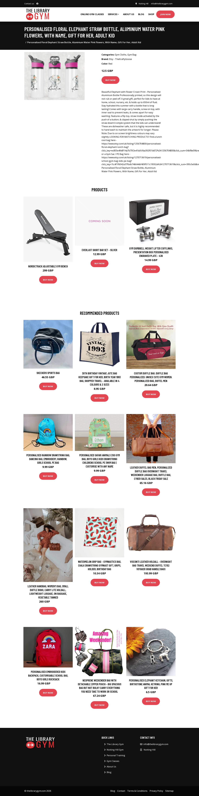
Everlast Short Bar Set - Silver (99, 250)
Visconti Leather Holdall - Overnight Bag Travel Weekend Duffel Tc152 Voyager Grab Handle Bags (151, 565)
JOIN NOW (165, 14)
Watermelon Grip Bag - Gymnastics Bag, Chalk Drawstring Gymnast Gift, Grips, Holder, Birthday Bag (99, 565)
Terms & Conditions (137, 790)
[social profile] (37, 3)
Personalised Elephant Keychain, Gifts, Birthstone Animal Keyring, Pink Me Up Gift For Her (151, 684)
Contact (121, 790)
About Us (128, 14)
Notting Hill (143, 3)
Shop (151, 14)
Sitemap (169, 790)
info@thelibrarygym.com (161, 3)
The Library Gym (115, 744)
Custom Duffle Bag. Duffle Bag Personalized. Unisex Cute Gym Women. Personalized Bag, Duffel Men (151, 377)
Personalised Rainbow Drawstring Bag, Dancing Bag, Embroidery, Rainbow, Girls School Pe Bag (48, 458)
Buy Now (110, 80)
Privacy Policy (156, 790)
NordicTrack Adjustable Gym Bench (48, 266)
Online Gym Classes (92, 14)
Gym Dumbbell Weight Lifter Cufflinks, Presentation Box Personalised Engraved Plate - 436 (151, 252)
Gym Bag (131, 54)
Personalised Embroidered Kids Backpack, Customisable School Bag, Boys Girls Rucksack (48, 675)
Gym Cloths (120, 54)
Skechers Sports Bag (48, 373)
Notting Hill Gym (115, 749)
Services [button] (112, 14)
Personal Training (116, 755)
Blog (141, 14)
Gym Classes (113, 761)
